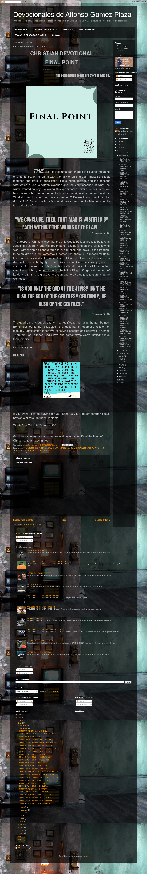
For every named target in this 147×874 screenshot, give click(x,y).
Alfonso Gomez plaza (124, 131)
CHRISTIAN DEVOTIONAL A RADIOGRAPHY (125, 345)
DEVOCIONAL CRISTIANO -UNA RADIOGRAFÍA (125, 338)
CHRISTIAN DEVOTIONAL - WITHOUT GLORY (126, 297)
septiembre (123, 353)
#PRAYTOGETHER (59, 448)
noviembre (122, 156)
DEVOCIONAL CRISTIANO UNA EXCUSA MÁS (43, 596)
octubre (121, 350)
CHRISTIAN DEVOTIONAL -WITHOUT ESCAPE (125, 324)
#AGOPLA (23, 448)
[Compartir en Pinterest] (71, 445)
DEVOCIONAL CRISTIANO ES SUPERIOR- (125, 317)
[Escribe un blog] (65, 445)
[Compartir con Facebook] (69, 445)
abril (120, 368)
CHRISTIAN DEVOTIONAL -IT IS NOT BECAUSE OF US (126, 265)
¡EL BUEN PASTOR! (34, 584)
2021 (119, 150)
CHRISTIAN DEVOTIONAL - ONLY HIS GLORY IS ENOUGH (126, 210)
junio (121, 362)
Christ (73, 448)
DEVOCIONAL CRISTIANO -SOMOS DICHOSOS (124, 183)
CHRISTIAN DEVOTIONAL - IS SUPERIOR (126, 310)
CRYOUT (16, 450)
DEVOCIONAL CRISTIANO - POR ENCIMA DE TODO (126, 167)
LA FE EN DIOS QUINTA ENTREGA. (39, 573)
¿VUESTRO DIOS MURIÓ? (36, 550)
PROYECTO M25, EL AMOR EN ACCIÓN (41, 607)
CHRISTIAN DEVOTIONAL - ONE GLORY (125, 226)
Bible (68, 448)
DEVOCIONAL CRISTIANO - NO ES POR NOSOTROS (125, 274)
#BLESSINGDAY (34, 448)
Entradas (121, 76)
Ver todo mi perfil (120, 134)
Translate (55, 691)
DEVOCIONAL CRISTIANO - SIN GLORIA (125, 304)
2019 (119, 383)
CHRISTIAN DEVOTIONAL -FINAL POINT (90, 448)
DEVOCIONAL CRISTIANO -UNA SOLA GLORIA (125, 232)
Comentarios (122, 79)
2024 (119, 142)
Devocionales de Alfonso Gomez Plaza (72, 14)
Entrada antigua (102, 520)
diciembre (122, 153)
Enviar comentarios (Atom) (32, 524)
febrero (121, 373)
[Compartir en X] (67, 445)
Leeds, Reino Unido (27, 453)
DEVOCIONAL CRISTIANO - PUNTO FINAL (124, 258)
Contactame (56, 35)
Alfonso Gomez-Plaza (88, 29)
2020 (119, 380)
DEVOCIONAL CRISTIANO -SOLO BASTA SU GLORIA (125, 218)
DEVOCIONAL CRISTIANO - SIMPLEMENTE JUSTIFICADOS (125, 282)
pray (52, 450)
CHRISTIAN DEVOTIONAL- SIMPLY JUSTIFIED (124, 290)
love (38, 450)
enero (121, 376)
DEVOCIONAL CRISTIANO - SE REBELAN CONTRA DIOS (47, 562)
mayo (121, 365)
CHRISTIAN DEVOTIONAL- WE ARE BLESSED (124, 202)
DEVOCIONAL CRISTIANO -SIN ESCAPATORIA (125, 332)
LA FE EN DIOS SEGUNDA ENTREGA (40, 641)
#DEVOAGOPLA (46, 448)
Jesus (34, 450)
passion (42, 450)
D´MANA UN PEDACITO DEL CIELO (30, 35)
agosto (121, 356)
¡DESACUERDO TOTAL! (35, 618)
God (21, 450)
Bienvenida (68, 29)
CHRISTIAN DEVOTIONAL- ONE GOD (124, 245)
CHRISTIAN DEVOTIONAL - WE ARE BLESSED (125, 175)
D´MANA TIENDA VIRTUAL (46, 29)
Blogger (84, 856)
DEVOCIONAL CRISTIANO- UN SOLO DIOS (125, 239)
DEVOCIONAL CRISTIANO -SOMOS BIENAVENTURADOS (126, 193)
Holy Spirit (27, 450)
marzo (121, 370)
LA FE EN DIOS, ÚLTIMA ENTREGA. (39, 652)
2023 (119, 144)
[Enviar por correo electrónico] (63, 445)
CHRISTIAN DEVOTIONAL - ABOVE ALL (125, 160)
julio (120, 359)
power (48, 450)
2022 (119, 147)
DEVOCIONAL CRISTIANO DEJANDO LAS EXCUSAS (45, 629)
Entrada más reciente (23, 520)
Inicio (64, 520)
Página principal (22, 29)
